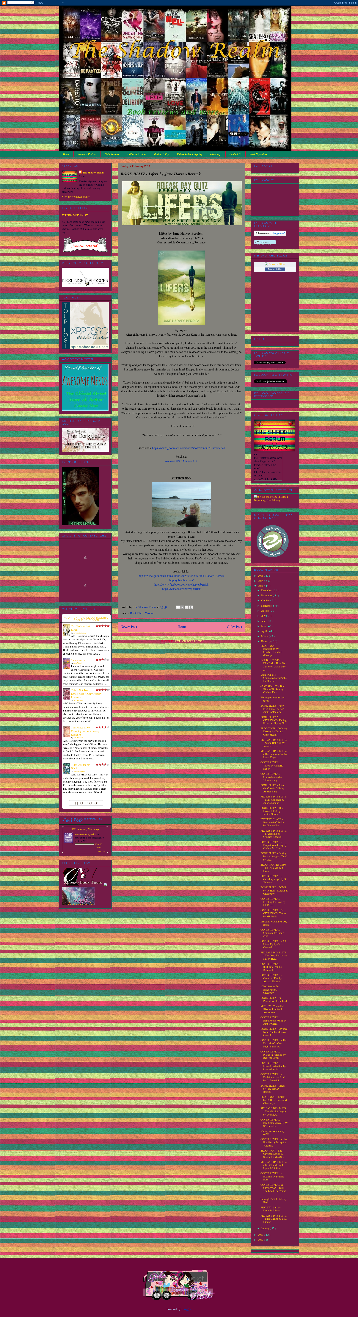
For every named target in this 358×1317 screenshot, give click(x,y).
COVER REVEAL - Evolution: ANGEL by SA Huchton (274, 1123)
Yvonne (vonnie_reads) (85, 834)
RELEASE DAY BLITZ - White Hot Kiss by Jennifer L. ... (273, 743)
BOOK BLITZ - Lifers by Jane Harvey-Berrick (272, 1089)
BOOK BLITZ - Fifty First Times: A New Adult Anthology (272, 709)
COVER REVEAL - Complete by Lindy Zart (272, 933)
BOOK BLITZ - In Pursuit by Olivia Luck (274, 999)
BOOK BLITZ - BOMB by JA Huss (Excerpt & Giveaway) (274, 890)
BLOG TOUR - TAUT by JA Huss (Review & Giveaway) (273, 1100)
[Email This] (178, 607)
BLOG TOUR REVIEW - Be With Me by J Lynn (273, 868)
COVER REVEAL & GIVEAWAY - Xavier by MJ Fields (273, 913)
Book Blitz (137, 613)
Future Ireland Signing (189, 154)
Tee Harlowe (78, 700)
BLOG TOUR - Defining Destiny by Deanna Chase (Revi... (273, 731)
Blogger (186, 1309)
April (264, 631)
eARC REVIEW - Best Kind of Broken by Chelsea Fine (272, 689)
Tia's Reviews (111, 154)
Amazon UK (190, 461)
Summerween (78, 660)
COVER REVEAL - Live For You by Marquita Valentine (274, 1142)
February (266, 641)
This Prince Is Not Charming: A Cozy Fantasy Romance (85, 731)
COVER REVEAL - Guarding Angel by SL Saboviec (274, 879)
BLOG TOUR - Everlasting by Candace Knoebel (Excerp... (271, 650)
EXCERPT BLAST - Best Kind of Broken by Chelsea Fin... (272, 822)
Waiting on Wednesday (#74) (272, 1132)
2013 (261, 1234)
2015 (261, 581)
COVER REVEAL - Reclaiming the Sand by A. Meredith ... (272, 1077)
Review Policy (161, 154)
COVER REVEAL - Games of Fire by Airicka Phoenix (271, 978)
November (267, 595)
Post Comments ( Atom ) (189, 640)
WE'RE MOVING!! (75, 215)
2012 (261, 1239)
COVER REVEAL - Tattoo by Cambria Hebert (271, 765)
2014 (261, 586)
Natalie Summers (79, 771)
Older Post (234, 627)
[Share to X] (187, 607)
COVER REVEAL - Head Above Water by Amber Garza (273, 1020)
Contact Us (235, 154)
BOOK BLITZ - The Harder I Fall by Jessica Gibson (271, 811)
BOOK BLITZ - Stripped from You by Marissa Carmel (274, 1032)
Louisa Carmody (79, 632)
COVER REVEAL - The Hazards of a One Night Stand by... (273, 1043)
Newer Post (129, 627)
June (264, 621)
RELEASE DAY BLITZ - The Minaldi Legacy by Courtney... (273, 1111)
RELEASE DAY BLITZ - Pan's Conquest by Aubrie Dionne (273, 800)
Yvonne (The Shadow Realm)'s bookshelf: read (86, 619)
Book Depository (258, 154)
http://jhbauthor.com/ (181, 580)
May (264, 626)
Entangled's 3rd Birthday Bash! (273, 1200)
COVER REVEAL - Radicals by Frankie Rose (272, 1176)
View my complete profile (76, 196)
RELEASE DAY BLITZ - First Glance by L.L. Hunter (273, 1219)
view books (102, 851)
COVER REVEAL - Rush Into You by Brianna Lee (271, 967)
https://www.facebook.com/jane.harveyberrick (181, 584)
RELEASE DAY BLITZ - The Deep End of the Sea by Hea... (273, 956)
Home (66, 154)
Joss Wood (77, 663)
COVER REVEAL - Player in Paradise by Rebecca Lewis (273, 1055)
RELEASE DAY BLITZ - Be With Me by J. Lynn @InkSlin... (273, 1165)
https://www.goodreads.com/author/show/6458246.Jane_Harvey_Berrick (181, 576)
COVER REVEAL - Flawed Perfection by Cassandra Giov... (273, 1066)
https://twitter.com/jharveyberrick (181, 589)
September (267, 605)
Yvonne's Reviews (87, 154)
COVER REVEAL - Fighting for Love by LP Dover (272, 902)
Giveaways (216, 154)
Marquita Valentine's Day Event (273, 923)
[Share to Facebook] (191, 607)
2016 (261, 575)
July (263, 615)
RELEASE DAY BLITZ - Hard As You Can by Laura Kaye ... (273, 754)
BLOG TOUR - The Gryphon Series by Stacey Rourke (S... (272, 1154)
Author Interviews (136, 154)
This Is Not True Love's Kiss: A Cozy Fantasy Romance (86, 693)
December (267, 590)
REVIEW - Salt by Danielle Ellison (270, 1209)
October (265, 600)
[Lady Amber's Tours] (78, 877)
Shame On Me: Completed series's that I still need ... (273, 678)
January (265, 1228)
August (265, 610)
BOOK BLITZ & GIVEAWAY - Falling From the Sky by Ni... (273, 720)
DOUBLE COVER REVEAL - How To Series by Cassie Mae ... (272, 664)
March (265, 636)
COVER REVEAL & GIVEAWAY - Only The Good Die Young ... (273, 1189)
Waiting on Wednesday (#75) (272, 699)
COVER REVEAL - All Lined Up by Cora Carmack (273, 944)
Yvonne (149, 613)
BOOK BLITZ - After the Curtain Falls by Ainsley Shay (272, 788)
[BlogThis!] (182, 607)
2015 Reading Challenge (85, 829)
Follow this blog (275, 269)
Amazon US (172, 461)
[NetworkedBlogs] (275, 264)
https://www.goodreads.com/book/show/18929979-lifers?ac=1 (188, 448)
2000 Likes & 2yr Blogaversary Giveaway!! (269, 989)
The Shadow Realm (93, 172)
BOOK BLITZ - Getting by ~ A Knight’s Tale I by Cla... (273, 856)
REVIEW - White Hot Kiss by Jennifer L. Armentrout (272, 1009)
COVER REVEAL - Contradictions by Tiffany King (271, 777)
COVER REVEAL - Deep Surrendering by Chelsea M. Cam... (273, 845)
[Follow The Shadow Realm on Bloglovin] (270, 235)
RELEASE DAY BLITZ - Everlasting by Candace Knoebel (273, 834)
